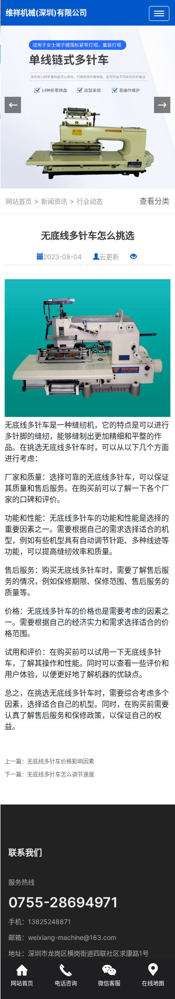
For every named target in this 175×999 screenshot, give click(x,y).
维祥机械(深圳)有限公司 (46, 12)
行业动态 (89, 201)
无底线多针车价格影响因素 (60, 761)
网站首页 (19, 201)
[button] (162, 105)
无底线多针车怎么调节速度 (60, 774)
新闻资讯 (53, 201)
